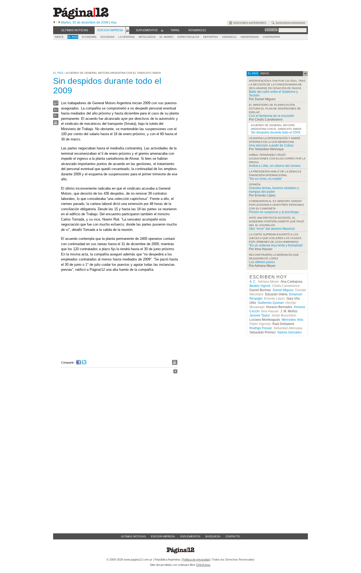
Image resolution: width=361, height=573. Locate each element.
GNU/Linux (203, 564)
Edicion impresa (163, 536)
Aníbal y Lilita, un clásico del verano (274, 166)
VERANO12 (229, 36)
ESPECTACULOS (188, 36)
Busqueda (212, 536)
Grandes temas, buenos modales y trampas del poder (274, 190)
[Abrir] (127, 30)
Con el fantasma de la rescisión (271, 116)
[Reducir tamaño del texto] (55, 117)
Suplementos (190, 536)
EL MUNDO (167, 36)
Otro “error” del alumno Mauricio (272, 229)
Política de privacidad (196, 559)
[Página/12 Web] (81, 18)
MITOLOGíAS (147, 36)
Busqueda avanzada (289, 22)
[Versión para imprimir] (55, 124)
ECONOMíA (89, 36)
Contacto (232, 536)
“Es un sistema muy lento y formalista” (276, 245)
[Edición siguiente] (59, 22)
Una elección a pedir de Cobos (271, 145)
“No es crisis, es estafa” (265, 179)
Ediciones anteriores (249, 22)
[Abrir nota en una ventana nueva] (55, 104)
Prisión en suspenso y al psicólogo (274, 212)
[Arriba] (175, 372)
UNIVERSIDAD (249, 36)
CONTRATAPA (271, 36)
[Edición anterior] (54, 22)
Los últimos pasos (262, 262)
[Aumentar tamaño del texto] (55, 111)
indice (264, 73)
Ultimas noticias (133, 536)
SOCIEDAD (107, 36)
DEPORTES (210, 36)
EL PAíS (73, 36)
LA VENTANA (126, 36)
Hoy (114, 22)
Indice (59, 36)
